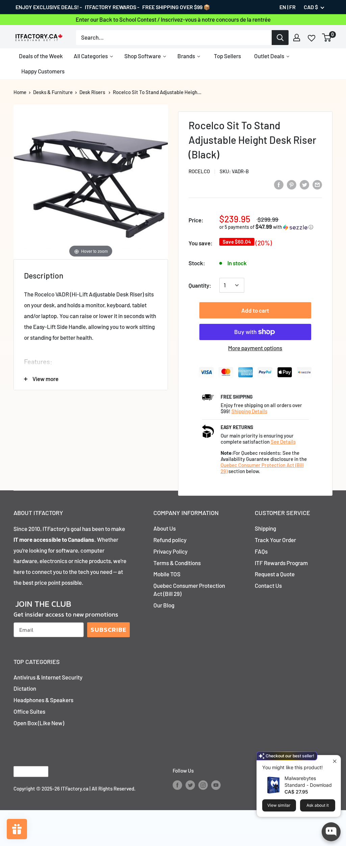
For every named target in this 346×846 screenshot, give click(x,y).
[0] (327, 38)
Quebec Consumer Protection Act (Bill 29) (189, 589)
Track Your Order (275, 539)
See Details (283, 442)
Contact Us (268, 585)
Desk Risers (92, 92)
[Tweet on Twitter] (304, 184)
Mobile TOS (166, 574)
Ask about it (317, 805)
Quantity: (200, 285)
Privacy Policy (170, 551)
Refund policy (170, 539)
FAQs (261, 551)
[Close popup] (335, 761)
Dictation (25, 688)
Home (20, 92)
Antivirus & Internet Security (48, 677)
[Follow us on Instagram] (203, 785)
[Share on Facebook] (278, 184)
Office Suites (29, 711)
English (25, 771)
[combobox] (174, 37)
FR (292, 7)
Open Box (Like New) (39, 722)
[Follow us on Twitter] (190, 785)
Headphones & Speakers (43, 699)
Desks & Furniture (53, 92)
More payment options (255, 347)
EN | (283, 7)
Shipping (265, 528)
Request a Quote (275, 574)
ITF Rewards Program (281, 562)
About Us (164, 528)
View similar (279, 805)
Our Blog (163, 605)
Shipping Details (249, 411)
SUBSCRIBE (108, 629)
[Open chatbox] (331, 831)
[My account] (296, 37)
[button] (270, 226)
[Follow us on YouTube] (216, 785)
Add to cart (255, 310)
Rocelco (199, 171)
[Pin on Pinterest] (291, 184)
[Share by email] (317, 184)
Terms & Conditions (177, 562)
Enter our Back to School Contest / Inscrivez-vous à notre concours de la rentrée (173, 19)
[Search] (280, 37)
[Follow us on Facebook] (177, 785)
